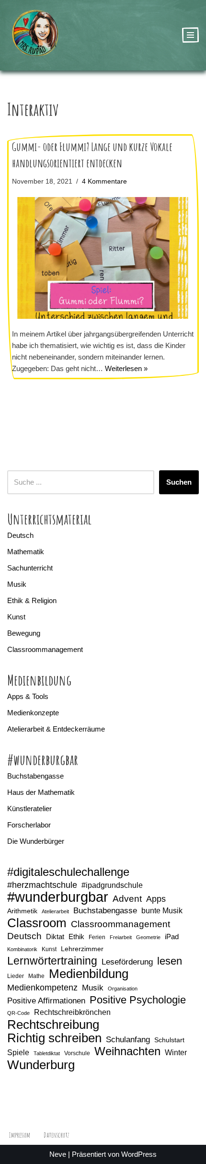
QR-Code (18, 1013)
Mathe (36, 976)
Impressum (19, 1135)
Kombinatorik (22, 949)
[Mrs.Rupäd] (36, 35)
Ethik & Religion (32, 600)
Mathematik (25, 551)
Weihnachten (127, 1051)
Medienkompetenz (42, 987)
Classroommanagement (45, 649)
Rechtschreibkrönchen (72, 1012)
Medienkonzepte (33, 713)
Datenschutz (56, 1135)
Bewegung (23, 633)
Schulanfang (128, 1039)
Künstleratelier (29, 808)
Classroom (37, 923)
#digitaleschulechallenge (68, 872)
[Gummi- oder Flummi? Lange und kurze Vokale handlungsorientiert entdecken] (103, 257)
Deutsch (20, 535)
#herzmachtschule (42, 885)
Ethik (76, 937)
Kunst (16, 617)
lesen (169, 961)
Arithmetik (22, 911)
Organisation (122, 988)
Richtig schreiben (54, 1038)
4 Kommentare (104, 181)
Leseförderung (127, 961)
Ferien (97, 937)
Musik (16, 584)
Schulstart (169, 1040)
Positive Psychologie (138, 1000)
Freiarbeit (121, 937)
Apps (156, 899)
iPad (172, 937)
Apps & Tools (27, 696)
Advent (127, 899)
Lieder (15, 976)
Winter (176, 1052)
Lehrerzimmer (82, 949)
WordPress (139, 1154)
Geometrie (148, 937)
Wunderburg (41, 1065)
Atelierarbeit (55, 911)
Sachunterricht (30, 568)
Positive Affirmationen (46, 1000)
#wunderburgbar (57, 897)
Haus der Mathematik (41, 792)
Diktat (55, 937)
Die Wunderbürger (35, 841)
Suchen (179, 482)
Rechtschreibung (53, 1024)
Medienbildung (88, 973)
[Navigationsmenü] (190, 35)
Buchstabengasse (35, 776)
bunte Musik (162, 911)
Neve (57, 1154)
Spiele (18, 1052)
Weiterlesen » (126, 368)
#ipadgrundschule (112, 885)
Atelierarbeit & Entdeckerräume (56, 729)
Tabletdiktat (47, 1053)
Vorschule (77, 1053)
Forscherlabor (29, 825)
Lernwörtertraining (52, 960)
